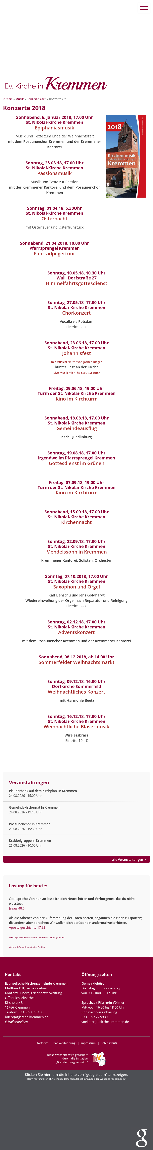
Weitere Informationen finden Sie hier (27, 947)
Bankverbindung (64, 1043)
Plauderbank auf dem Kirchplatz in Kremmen (43, 791)
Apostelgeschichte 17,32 (27, 927)
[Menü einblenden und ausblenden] (144, 8)
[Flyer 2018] (126, 196)
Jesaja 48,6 (17, 908)
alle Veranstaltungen (127, 859)
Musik (20, 99)
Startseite (42, 1043)
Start (9, 99)
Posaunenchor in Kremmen (29, 824)
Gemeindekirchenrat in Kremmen (34, 807)
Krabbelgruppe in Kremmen (30, 840)
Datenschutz (109, 1043)
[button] (76, 1110)
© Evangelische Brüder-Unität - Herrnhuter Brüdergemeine (37, 937)
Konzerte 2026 (36, 99)
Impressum (88, 1043)
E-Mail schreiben (16, 1022)
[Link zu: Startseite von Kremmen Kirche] (76, 85)
